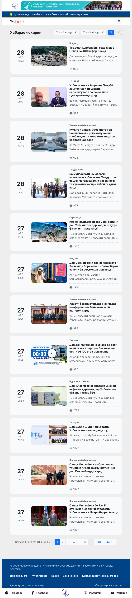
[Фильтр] (111, 32)
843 (98, 542)
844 (107, 542)
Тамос (55, 575)
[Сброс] (119, 32)
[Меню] (119, 21)
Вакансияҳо (70, 575)
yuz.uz (118, 585)
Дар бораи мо (19, 575)
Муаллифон (39, 575)
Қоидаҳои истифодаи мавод (100, 575)
